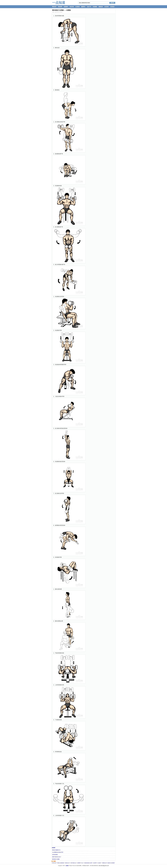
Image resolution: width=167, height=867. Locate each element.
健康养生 (83, 6)
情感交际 (101, 6)
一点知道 (58, 2)
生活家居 (77, 6)
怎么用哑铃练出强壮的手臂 (57, 852)
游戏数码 (66, 6)
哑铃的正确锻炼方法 (56, 850)
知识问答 (72, 6)
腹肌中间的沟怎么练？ (56, 856)
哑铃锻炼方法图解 (55, 859)
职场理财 (95, 6)
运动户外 (89, 6)
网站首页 (54, 6)
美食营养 (60, 6)
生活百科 (106, 6)
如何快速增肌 (55, 854)
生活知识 (112, 6)
